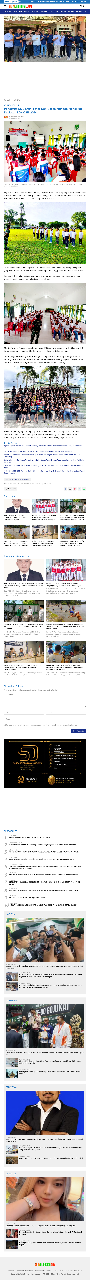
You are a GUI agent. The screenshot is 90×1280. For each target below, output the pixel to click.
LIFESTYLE (15, 105)
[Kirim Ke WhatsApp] (84, 489)
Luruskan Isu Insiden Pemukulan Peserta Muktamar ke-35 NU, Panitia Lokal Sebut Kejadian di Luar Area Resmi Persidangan (50, 975)
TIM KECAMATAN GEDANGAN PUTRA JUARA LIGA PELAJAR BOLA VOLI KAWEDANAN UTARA (44, 852)
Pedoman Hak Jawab (74, 1271)
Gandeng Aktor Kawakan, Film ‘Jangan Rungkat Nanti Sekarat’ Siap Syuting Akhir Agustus (41, 1226)
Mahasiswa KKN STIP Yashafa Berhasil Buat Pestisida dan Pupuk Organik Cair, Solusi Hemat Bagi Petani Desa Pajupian (44, 472)
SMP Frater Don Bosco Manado (17, 479)
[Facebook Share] (65, 489)
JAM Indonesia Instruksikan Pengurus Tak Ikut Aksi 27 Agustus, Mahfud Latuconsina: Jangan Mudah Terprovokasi (44, 1140)
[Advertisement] (45, 81)
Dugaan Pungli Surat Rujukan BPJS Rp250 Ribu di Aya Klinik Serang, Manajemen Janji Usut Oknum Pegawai (50, 1148)
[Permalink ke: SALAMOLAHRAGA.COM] (6, 117)
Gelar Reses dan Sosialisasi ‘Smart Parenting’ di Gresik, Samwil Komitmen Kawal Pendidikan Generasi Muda (43, 466)
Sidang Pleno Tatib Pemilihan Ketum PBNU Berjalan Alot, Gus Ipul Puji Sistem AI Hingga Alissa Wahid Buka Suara (44, 967)
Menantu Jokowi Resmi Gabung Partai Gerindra (28, 898)
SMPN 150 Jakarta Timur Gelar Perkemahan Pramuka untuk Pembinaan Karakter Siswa (43, 875)
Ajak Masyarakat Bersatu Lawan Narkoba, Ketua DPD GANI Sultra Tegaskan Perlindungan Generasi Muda (43, 447)
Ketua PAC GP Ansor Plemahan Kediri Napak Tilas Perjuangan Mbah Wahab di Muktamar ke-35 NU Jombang (42, 456)
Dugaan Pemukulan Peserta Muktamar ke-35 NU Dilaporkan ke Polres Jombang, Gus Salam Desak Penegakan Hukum (50, 986)
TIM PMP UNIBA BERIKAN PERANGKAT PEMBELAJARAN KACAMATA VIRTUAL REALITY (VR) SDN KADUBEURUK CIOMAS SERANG (45, 867)
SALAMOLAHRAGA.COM (16, 116)
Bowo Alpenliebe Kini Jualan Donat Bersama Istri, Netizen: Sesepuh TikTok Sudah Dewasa (50, 1233)
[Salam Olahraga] (20, 6)
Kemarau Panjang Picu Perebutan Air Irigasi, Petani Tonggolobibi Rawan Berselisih (51, 1158)
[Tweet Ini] (70, 489)
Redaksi (11, 1271)
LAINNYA (7, 105)
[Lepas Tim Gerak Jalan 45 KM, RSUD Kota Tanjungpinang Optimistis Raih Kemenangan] (45, 506)
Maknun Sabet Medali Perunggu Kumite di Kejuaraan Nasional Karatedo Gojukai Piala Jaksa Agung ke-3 (45, 1054)
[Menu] (5, 6)
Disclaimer (59, 1271)
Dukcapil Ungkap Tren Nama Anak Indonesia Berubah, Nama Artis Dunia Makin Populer (50, 1244)
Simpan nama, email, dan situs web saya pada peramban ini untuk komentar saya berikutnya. (41, 725)
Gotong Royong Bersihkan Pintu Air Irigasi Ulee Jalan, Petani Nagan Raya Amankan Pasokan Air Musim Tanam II (44, 461)
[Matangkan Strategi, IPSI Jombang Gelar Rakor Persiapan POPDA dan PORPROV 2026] (12, 1073)
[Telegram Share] (79, 489)
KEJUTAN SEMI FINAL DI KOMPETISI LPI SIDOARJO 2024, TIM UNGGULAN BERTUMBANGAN (44, 905)
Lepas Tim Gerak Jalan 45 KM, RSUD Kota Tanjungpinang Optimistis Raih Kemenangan (38, 451)
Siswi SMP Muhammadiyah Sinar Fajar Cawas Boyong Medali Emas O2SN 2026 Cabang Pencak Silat (50, 1062)
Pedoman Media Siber (43, 1271)
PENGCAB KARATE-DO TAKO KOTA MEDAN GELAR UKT (30, 837)
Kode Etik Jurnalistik (25, 1271)
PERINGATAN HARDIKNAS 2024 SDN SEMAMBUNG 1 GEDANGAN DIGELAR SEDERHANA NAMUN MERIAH (45, 883)
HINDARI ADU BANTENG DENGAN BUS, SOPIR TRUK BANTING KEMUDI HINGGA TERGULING (43, 890)
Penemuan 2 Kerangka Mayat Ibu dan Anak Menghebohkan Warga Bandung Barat (41, 859)
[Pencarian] (84, 6)
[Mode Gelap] (80, 6)
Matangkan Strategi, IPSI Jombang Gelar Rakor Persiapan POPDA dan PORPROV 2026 (50, 1073)
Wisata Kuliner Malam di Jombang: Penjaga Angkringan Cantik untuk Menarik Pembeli (42, 845)
